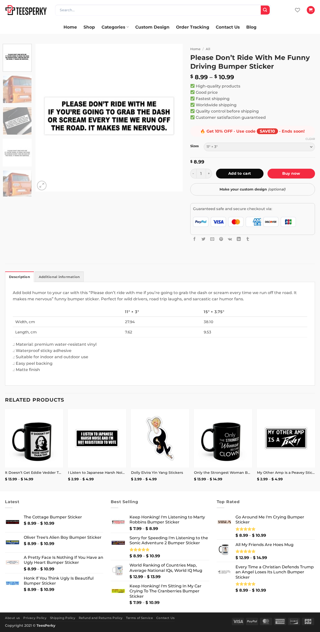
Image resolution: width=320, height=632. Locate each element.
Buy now (291, 173)
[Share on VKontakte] (230, 239)
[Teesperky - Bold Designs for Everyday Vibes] (26, 10)
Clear (310, 139)
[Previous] (44, 118)
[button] (310, 10)
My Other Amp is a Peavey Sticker (286, 472)
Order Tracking (192, 27)
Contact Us (228, 27)
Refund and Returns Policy (101, 618)
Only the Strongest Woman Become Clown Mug (223, 472)
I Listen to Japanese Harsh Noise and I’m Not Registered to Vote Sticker (97, 472)
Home (70, 27)
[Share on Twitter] (204, 239)
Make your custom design (253, 189)
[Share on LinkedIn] (239, 239)
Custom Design (152, 27)
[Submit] (265, 10)
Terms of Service (139, 618)
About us (12, 618)
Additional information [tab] (59, 277)
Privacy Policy (34, 618)
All (208, 49)
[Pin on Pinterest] (221, 239)
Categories (113, 27)
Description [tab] (19, 277)
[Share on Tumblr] (248, 239)
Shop (89, 27)
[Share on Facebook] (194, 239)
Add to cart (239, 173)
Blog (251, 27)
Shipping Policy (63, 618)
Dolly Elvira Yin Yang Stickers (157, 472)
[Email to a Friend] (212, 239)
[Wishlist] (297, 10)
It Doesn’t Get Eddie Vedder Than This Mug (34, 472)
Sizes (194, 146)
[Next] (173, 118)
